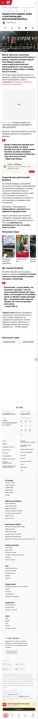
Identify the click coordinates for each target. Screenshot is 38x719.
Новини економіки (12, 545)
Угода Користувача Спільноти (25, 446)
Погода (7, 495)
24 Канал (4, 7)
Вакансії (22, 458)
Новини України (13, 7)
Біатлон (7, 625)
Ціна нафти (8, 547)
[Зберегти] (33, 28)
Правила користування (8, 459)
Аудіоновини (9, 492)
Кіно (6, 566)
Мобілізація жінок (10, 531)
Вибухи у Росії (9, 516)
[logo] (8, 2)
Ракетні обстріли (10, 503)
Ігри (21, 470)
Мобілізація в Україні (13, 524)
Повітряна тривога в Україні (13, 511)
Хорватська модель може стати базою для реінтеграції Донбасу (28, 7)
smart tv (7, 669)
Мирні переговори (11, 508)
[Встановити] (19, 707)
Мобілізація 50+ (10, 529)
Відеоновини (9, 490)
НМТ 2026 (8, 591)
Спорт (7, 616)
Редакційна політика (8, 447)
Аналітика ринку (10, 605)
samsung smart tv (20, 669)
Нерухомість (9, 602)
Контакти (23, 455)
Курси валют (9, 550)
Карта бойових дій (11, 506)
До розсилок (11, 652)
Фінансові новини (10, 552)
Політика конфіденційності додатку (27, 441)
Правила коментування (27, 449)
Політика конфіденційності (7, 462)
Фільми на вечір (10, 573)
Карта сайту (23, 467)
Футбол (7, 621)
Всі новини (9, 480)
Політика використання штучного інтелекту (9, 467)
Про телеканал (6, 450)
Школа (7, 589)
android (7, 664)
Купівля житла (9, 607)
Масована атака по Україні (13, 513)
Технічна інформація (26, 452)
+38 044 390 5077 (25, 414)
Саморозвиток (9, 594)
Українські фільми (10, 571)
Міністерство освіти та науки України (16, 586)
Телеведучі (5, 453)
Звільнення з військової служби (15, 526)
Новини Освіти (10, 584)
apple (20, 664)
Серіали (7, 578)
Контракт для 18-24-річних (13, 534)
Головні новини (10, 482)
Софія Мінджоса (11, 22)
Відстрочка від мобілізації (13, 536)
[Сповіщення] (36, 2)
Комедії (7, 575)
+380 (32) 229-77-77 (13, 694)
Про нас (4, 441)
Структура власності (26, 461)
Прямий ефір (9, 487)
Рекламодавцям (6, 456)
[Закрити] (34, 703)
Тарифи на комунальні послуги (14, 555)
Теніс (6, 623)
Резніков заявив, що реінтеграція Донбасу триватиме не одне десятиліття (17, 124)
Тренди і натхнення (11, 610)
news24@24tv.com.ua (8, 414)
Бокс (6, 618)
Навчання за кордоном (12, 596)
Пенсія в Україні (10, 560)
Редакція (4, 444)
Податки (7, 557)
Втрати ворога (9, 518)
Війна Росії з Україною (13, 501)
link (21, 421)
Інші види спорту (10, 628)
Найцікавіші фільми (11, 568)
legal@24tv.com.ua (24, 696)
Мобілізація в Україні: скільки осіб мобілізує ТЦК (20, 539)
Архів (21, 464)
